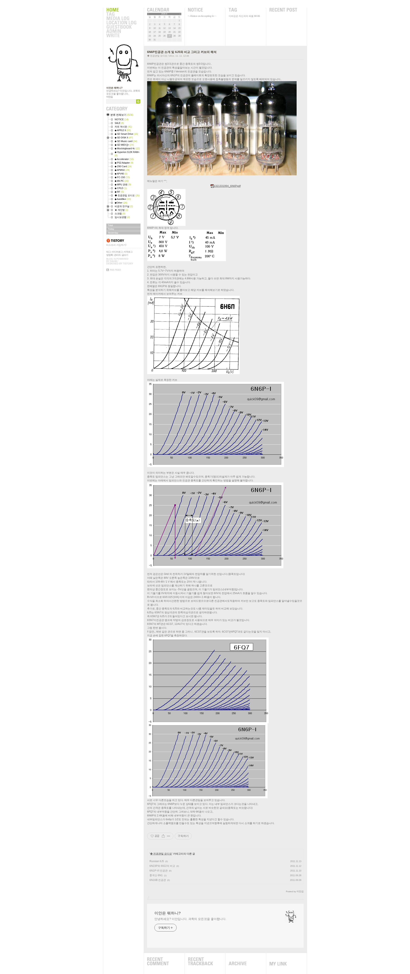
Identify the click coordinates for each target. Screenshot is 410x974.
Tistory (128, 263)
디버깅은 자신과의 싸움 (241, 16)
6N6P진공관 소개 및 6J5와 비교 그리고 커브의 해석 (182, 52)
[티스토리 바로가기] (123, 240)
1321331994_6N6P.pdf (227, 186)
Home (121, 10)
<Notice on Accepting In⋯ (202, 16)
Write (121, 36)
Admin (121, 31)
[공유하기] (163, 836)
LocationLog (121, 23)
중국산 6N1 (156, 875)
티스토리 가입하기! (116, 245)
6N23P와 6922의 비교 (162, 865)
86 (258, 16)
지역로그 (128, 251)
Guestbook (121, 27)
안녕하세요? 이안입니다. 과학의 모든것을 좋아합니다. (190, 919)
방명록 (109, 255)
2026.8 (164, 14)
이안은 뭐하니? (114, 87)
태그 (108, 251)
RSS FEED (115, 270)
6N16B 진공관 (157, 880)
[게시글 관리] (168, 836)
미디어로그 (117, 251)
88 (255, 16)
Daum (113, 261)
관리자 (117, 255)
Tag (121, 14)
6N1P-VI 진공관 (158, 870)
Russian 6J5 (156, 861)
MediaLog (121, 18)
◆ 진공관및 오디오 (157, 55)
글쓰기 (125, 255)
